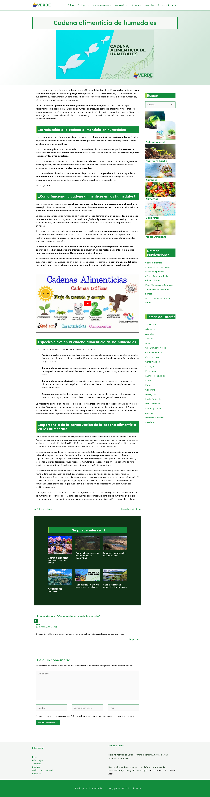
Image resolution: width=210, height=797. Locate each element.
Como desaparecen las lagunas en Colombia (87, 555)
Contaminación (152, 361)
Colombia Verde (156, 142)
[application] (87, 5)
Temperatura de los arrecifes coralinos (87, 586)
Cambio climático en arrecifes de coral (58, 560)
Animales (151, 179)
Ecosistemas (151, 371)
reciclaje (149, 413)
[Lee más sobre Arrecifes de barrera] (60, 577)
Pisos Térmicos (152, 403)
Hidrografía (150, 394)
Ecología (149, 366)
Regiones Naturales (154, 417)
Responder (134, 639)
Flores (148, 380)
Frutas (148, 385)
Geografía (152, 217)
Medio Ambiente (156, 236)
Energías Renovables (155, 375)
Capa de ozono (152, 357)
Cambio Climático (153, 352)
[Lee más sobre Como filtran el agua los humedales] (115, 574)
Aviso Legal (37, 760)
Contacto (36, 763)
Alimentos (152, 198)
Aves (147, 343)
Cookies (36, 767)
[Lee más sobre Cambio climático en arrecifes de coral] (60, 545)
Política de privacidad (42, 770)
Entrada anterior (43, 509)
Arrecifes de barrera (55, 590)
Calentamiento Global (155, 347)
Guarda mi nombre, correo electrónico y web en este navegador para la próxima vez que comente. (87, 716)
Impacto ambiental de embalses (114, 554)
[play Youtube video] (87, 303)
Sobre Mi (36, 773)
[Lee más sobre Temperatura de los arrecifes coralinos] (87, 574)
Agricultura (150, 324)
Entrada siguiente (131, 509)
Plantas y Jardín (156, 160)
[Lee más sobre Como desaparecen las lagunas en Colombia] (87, 542)
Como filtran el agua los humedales (115, 586)
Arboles (149, 338)
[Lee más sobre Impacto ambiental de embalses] (115, 542)
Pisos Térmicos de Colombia (159, 285)
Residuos (149, 422)
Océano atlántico (153, 262)
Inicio (34, 757)
